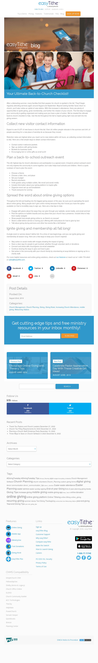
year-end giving (83, 500)
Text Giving (40, 501)
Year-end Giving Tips (16, 503)
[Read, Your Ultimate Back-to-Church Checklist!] (49, 70)
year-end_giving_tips (31, 504)
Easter (57, 485)
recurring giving (15, 500)
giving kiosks (86, 489)
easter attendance (67, 485)
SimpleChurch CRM (13, 578)
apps (52, 478)
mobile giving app (55, 492)
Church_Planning (53, 481)
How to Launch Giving (44, 549)
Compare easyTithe (43, 542)
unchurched (59, 501)
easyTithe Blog (41, 530)
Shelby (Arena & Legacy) (15, 585)
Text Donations (18, 546)
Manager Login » (58, 9)
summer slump (30, 501)
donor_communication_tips (34, 485)
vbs (64, 501)
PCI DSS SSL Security (44, 559)
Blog (62, 14)
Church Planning (32, 307)
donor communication (15, 485)
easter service (23, 488)
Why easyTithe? (42, 538)
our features (61, 257)
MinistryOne (16, 540)
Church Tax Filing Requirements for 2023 (24, 429)
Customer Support (43, 534)
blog (34, 45)
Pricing (31, 14)
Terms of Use (41, 566)
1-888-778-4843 (38, 9)
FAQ (57, 14)
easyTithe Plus (17, 559)
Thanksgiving (50, 501)
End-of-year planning (73, 489)
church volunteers (40, 481)
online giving (16, 496)
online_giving (76, 497)
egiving (43, 489)
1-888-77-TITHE (84, 553)
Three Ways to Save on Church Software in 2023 (27, 433)
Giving (42, 307)
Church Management (17, 307)
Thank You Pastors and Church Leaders (24, 426)
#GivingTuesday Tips (30, 478)
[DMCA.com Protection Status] (85, 640)
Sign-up (39, 527)
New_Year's (66, 492)
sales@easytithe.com (17, 259)
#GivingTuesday (14, 478)
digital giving (83, 481)
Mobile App (16, 534)
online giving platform (37, 496)
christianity (68, 478)
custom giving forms (68, 481)
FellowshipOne (11, 581)
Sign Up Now (73, 14)
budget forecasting (59, 478)
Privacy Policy (41, 563)
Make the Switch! (42, 545)
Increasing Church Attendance (67, 307)
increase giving (25, 492)
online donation (77, 492)
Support (47, 9)
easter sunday (35, 489)
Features (38, 14)
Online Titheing (54, 497)
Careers (39, 553)
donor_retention (49, 485)
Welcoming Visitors (22, 309)
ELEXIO (9, 593)
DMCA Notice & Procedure (67, 640)
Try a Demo (22, 14)
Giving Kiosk (50, 307)
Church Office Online (14, 589)
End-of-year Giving (56, 488)
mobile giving (39, 492)
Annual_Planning (44, 478)
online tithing (66, 497)
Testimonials (49, 14)
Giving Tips (12, 492)
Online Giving (17, 527)
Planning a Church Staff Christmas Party (24, 431)
